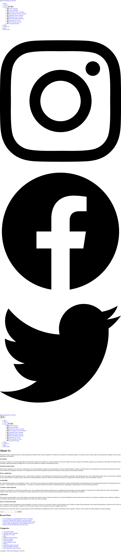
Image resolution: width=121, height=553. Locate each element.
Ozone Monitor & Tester (15, 22)
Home (5, 3)
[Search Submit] (16, 512)
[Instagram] (60, 170)
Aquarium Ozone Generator (16, 15)
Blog (4, 28)
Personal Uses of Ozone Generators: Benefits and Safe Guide (19, 521)
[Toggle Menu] (11, 7)
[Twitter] (60, 413)
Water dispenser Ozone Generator (17, 13)
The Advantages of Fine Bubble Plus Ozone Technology (18, 518)
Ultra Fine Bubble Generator (16, 18)
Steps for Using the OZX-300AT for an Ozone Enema (17, 520)
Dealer (5, 25)
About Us (5, 5)
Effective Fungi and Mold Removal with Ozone (15, 524)
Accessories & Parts (14, 23)
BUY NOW (6, 29)
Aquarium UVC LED (14, 20)
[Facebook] (60, 291)
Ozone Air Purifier (13, 10)
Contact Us (6, 26)
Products (5, 7)
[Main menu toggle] (2, 417)
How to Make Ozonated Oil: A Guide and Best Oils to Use (18, 523)
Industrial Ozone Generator (16, 17)
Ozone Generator (13, 8)
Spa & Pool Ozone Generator (16, 12)
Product (5, 543)
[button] (9, 7)
